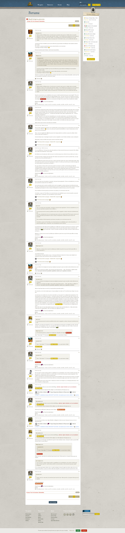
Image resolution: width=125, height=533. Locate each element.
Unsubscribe (85, 515)
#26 (79, 147)
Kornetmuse (30, 85)
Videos (39, 515)
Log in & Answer (53, 502)
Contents (28, 519)
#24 (79, 107)
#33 (79, 338)
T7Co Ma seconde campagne (43, 144)
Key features (28, 517)
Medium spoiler (61, 409)
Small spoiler (59, 304)
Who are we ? (54, 514)
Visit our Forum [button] (91, 59)
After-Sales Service (55, 520)
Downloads (40, 519)
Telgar (30, 111)
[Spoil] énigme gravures (36, 19)
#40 (79, 471)
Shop (68, 5)
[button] (81, 2)
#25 (79, 125)
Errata (39, 520)
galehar (37, 33)
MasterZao (30, 388)
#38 (79, 417)
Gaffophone (30, 374)
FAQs (39, 514)
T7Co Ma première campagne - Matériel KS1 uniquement (49, 141)
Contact (52, 519)
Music (39, 517)
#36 (79, 384)
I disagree (84, 530)
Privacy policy (54, 517)
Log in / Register (96, 5)
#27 (79, 179)
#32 (79, 316)
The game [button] (40, 5)
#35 (79, 370)
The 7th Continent (35, 21)
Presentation (28, 514)
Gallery (27, 520)
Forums (60, 5)
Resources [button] (50, 5)
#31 (79, 276)
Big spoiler (43, 99)
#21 (79, 30)
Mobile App (40, 522)
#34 (79, 352)
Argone (30, 34)
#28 (79, 202)
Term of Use (53, 515)
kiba (30, 129)
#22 (79, 52)
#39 (79, 430)
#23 (79, 81)
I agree (78, 530)
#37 (79, 398)
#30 (79, 264)
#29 (79, 242)
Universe (27, 515)
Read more (72, 530)
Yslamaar (30, 57)
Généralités (42, 21)
